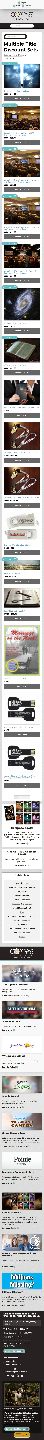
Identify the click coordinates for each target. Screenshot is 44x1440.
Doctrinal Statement (12, 1358)
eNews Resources (22, 900)
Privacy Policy (10, 1361)
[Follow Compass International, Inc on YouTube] (22, 1376)
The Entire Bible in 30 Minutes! (22, 929)
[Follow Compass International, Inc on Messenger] (12, 1376)
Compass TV (22, 892)
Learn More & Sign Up (11, 1107)
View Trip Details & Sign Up (14, 996)
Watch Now (7, 1267)
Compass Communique (22, 904)
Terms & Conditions (12, 1365)
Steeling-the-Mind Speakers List (22, 916)
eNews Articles (22, 896)
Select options (22, 99)
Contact (22, 937)
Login (23, 3)
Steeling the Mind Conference (22, 888)
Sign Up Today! (9, 1067)
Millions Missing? (22, 920)
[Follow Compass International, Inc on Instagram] (17, 1376)
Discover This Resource (12, 1305)
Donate (28, 6)
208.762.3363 (17, 1337)
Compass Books (9, 1228)
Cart (18, 6)
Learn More (7, 1030)
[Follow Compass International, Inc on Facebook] (8, 1376)
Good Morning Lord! (22, 908)
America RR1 (22, 925)
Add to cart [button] (22, 415)
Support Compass (22, 933)
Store (22, 912)
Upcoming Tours (22, 883)
